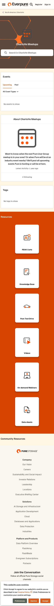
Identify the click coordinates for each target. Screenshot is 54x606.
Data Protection (27, 526)
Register (38, 4)
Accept (45, 601)
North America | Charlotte (14, 12)
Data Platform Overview (27, 543)
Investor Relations (27, 479)
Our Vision (27, 464)
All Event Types (9, 91)
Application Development (27, 511)
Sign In (48, 4)
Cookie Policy (24, 592)
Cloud (27, 516)
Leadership (27, 484)
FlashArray (27, 548)
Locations (27, 489)
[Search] (31, 4)
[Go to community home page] (17, 4)
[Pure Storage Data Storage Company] (27, 451)
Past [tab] (16, 84)
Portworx (27, 563)
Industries (27, 531)
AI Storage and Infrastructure (27, 506)
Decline (33, 601)
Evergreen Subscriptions (27, 558)
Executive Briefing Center (27, 494)
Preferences (20, 601)
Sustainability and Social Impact (27, 474)
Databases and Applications (27, 521)
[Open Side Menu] (4, 4)
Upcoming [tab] (7, 84)
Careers (27, 469)
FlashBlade (27, 553)
